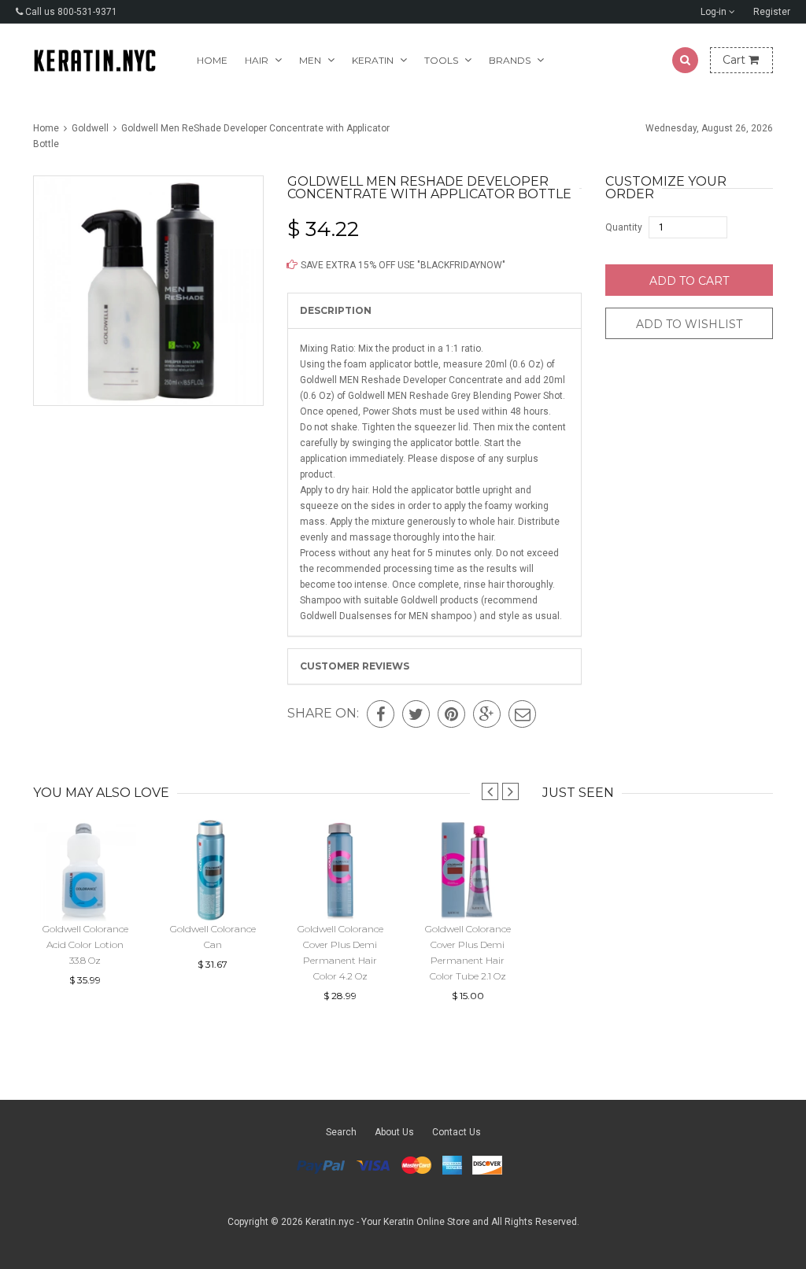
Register (771, 11)
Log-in (715, 11)
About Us (394, 1132)
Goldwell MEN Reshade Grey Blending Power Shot (455, 395)
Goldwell (90, 128)
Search (341, 1132)
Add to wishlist (689, 324)
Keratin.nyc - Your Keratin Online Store (387, 1221)
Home (212, 60)
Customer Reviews (354, 666)
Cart (736, 60)
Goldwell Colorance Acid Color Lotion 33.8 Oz (85, 944)
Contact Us (456, 1132)
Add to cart (689, 281)
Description (336, 310)
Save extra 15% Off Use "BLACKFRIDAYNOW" (401, 265)
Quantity (623, 227)
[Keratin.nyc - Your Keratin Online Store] (95, 60)
